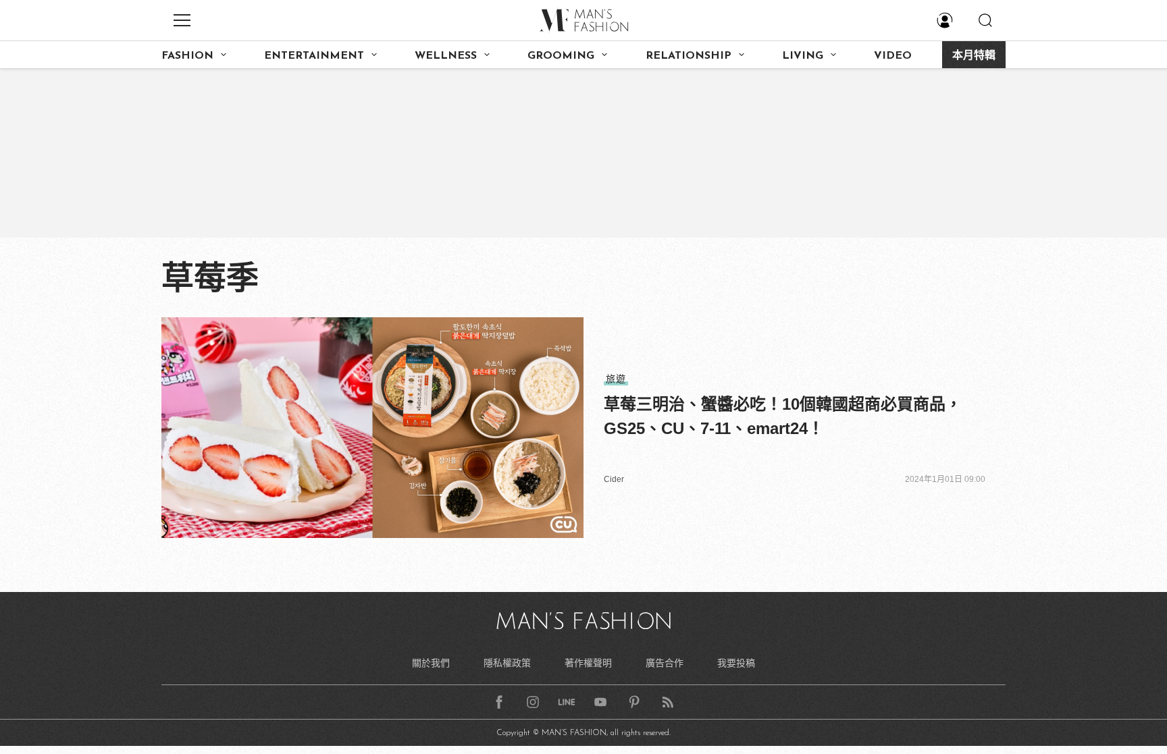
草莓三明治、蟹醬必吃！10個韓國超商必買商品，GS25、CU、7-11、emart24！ (783, 416)
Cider (614, 479)
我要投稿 (736, 662)
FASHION (187, 56)
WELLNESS (446, 56)
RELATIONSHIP (688, 56)
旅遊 (616, 378)
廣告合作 (664, 662)
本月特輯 (973, 56)
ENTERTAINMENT (314, 56)
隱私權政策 (507, 662)
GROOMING (560, 56)
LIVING (802, 56)
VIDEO (893, 56)
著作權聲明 (588, 662)
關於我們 (431, 662)
